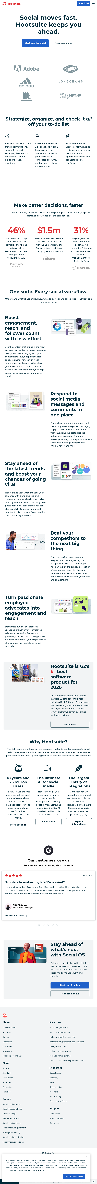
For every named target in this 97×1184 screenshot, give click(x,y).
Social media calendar (12, 1123)
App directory (55, 1096)
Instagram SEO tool (58, 1046)
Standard (6, 1073)
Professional (8, 1078)
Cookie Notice (37, 1170)
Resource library (57, 1087)
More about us (18, 825)
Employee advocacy (11, 1132)
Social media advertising (13, 1142)
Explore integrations (78, 822)
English (48, 1153)
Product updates (57, 1118)
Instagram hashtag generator (63, 1037)
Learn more (70, 724)
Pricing (6, 1068)
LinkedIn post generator (60, 1051)
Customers (7, 1046)
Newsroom (7, 1051)
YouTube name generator (61, 1056)
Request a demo (63, 43)
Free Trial (83, 3)
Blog (52, 1082)
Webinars (54, 1092)
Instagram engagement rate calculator (67, 1042)
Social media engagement (14, 1128)
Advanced (7, 1082)
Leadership (7, 1042)
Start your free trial (35, 43)
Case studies (55, 1073)
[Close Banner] (86, 1157)
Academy (54, 1078)
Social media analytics (12, 1109)
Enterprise (7, 1087)
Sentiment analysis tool (60, 1032)
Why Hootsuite (9, 1027)
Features (6, 1092)
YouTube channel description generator (67, 1060)
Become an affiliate (58, 1101)
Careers (6, 1037)
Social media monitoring (13, 1137)
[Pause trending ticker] (93, 1181)
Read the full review (14, 916)
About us (6, 1032)
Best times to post (11, 1118)
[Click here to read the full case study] (16, 265)
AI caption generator (59, 1027)
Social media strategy (12, 1104)
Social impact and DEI (12, 1056)
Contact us (54, 1123)
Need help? (55, 1114)
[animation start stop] (17, 775)
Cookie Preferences (74, 1177)
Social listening (9, 1114)
